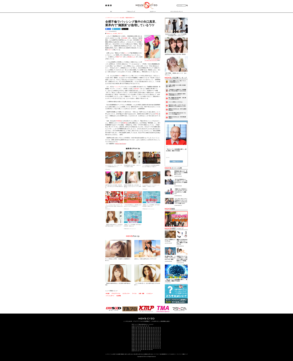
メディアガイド (156, 354)
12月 (136, 327)
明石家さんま (109, 33)
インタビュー (149, 293)
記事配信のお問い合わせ (148, 354)
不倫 (140, 40)
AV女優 (107, 293)
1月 (148, 326)
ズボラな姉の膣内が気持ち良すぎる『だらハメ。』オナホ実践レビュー (177, 113)
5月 (140, 326)
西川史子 (136, 88)
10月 (141, 327)
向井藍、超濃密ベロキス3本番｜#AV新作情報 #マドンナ (177, 86)
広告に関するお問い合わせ (139, 354)
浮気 (156, 114)
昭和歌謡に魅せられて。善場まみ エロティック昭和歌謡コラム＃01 (180, 172)
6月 (138, 326)
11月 (139, 327)
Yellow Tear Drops (120, 143)
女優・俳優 (141, 293)
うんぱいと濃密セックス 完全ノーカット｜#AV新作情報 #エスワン (177, 81)
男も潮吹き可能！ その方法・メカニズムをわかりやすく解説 (170, 258)
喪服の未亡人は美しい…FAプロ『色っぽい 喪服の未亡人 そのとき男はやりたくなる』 (177, 105)
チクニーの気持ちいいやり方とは (175, 102)
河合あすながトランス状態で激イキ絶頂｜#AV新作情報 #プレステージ (177, 94)
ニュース (107, 31)
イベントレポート (110, 295)
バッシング (117, 86)
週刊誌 (125, 123)
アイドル (134, 293)
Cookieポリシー (173, 354)
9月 (143, 327)
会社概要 (118, 354)
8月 (145, 327)
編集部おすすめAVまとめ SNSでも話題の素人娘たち (177, 109)
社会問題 (119, 295)
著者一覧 (115, 354)
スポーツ (110, 49)
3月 (144, 326)
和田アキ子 (120, 33)
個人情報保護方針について (165, 354)
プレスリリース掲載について (182, 354)
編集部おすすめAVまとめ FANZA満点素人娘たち (177, 117)
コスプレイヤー (126, 293)
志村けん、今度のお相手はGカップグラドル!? (145, 258)
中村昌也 (118, 121)
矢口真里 (115, 33)
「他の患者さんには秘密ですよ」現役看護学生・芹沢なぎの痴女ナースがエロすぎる (177, 90)
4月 (142, 326)
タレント (126, 53)
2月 (146, 326)
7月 (136, 326)
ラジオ (120, 75)
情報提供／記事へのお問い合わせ (127, 354)
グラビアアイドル (116, 293)
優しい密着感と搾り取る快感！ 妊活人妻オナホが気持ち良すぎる (177, 98)
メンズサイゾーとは (109, 354)
